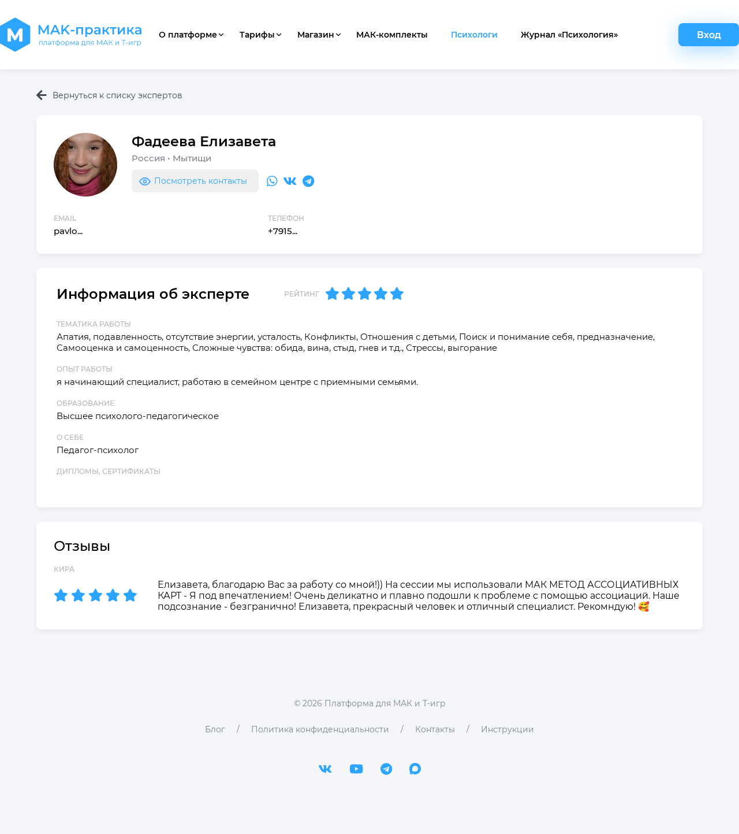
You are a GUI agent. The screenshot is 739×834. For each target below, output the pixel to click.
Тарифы (257, 34)
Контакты (435, 729)
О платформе (188, 34)
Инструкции (507, 729)
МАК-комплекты (392, 34)
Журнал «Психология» (569, 34)
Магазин (315, 34)
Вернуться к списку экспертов (117, 95)
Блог (215, 729)
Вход (709, 34)
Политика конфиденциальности (320, 729)
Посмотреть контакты (200, 181)
